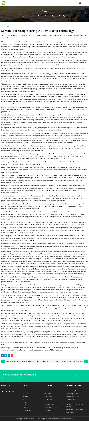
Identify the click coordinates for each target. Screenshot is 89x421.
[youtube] (13, 391)
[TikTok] (20, 391)
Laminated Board (71, 399)
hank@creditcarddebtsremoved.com (62, 419)
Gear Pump (47, 391)
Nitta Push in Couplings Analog (74, 409)
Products (25, 396)
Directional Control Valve (51, 407)
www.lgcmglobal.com (72, 394)
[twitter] (9, 391)
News (24, 399)
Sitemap (25, 407)
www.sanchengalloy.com (73, 391)
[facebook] (2, 391)
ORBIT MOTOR (48, 396)
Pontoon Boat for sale (72, 396)
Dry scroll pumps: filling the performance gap (69, 361)
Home (26, 16)
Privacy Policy (27, 410)
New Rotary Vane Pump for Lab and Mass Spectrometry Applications (27, 361)
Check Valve (47, 410)
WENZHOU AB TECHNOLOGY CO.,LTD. (74, 406)
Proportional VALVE (49, 405)
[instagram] (16, 391)
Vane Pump (47, 394)
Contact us (78, 376)
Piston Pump (48, 399)
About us (25, 394)
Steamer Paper (70, 412)
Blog (31, 16)
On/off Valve (47, 402)
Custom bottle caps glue (73, 402)
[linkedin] (6, 391)
